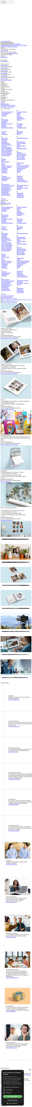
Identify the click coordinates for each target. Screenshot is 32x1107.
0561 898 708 (4, 73)
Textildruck (19, 177)
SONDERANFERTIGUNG (7, 45)
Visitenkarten (20, 186)
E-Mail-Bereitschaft (13, 53)
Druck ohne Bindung (6, 147)
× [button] (22, 1071)
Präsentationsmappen (22, 148)
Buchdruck (4, 126)
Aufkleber (3, 116)
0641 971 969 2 (4, 68)
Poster (18, 147)
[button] (12, 1103)
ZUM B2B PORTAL (13, 752)
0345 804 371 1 (4, 70)
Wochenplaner (20, 197)
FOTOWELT (4, 170)
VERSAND (17, 45)
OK (30, 1069)
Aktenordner (4, 114)
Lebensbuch (19, 125)
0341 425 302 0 (4, 65)
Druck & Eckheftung (6, 152)
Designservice (4, 138)
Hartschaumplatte (5, 188)
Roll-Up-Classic (20, 156)
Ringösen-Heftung (21, 153)
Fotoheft (3, 164)
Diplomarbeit (4, 139)
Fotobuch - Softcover (6, 167)
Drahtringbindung (5, 143)
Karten (18, 114)
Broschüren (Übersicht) (6, 123)
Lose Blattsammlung (21, 127)
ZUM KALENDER (5, 481)
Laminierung (20, 123)
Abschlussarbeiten (5, 113)
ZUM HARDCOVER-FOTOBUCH (9, 338)
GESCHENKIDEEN (13, 804)
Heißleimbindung (5, 191)
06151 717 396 (4, 78)
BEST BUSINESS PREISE (7, 42)
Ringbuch (19, 152)
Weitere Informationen (17, 1084)
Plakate (18, 144)
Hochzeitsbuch (4, 192)
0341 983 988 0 (4, 61)
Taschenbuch (20, 176)
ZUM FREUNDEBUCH (14, 779)
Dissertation (4, 140)
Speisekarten (20, 169)
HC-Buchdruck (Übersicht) (7, 185)
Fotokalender (4, 168)
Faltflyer (3, 160)
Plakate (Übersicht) (21, 143)
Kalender (19, 113)
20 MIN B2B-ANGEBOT (7, 44)
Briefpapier (4, 122)
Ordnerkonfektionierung (22, 138)
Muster (18, 134)
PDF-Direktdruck (21, 142)
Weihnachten (20, 194)
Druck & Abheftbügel (6, 148)
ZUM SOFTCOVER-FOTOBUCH (9, 373)
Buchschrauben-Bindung (7, 127)
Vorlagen (19, 189)
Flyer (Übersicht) (5, 162)
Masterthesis (20, 133)
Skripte (18, 164)
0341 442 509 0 (4, 50)
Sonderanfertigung (21, 168)
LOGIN (2, 102)
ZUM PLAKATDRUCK (7, 520)
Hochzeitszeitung (5, 193)
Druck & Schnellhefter (6, 154)
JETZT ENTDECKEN (13, 699)
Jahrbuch (3, 198)
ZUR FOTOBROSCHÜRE (7, 409)
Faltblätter (3, 159)
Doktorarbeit (4, 142)
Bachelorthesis (4, 121)
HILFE (9, 46)
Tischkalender (20, 178)
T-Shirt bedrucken (21, 180)
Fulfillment (3, 171)
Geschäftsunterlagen (6, 177)
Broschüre (3, 125)
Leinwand (19, 126)
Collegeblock (4, 134)
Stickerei (19, 171)
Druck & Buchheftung (6, 151)
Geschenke (4, 176)
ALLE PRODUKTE (6, 41)
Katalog (18, 116)
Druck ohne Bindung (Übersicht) (6, 145)
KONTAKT (14, 46)
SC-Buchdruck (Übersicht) (23, 165)
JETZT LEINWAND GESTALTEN (9, 444)
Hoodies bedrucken (5, 195)
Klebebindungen (21, 118)
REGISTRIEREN (5, 104)
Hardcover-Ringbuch (6, 187)
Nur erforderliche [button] (13, 1100)
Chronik (3, 133)
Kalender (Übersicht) (22, 112)
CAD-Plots (4, 131)
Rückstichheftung (21, 159)
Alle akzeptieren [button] (12, 1096)
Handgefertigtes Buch (6, 189)
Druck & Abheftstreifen (6, 150)
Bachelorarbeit (4, 119)
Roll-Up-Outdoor (21, 157)
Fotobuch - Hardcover (6, 166)
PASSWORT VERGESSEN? (8, 106)
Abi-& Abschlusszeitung (7, 112)
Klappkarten (20, 117)
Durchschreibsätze (5, 155)
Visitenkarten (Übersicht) (23, 185)
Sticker (18, 172)
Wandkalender (20, 193)
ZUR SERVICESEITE (6, 80)
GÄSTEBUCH (17, 44)
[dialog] (12, 1088)
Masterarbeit (20, 131)
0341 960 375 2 (4, 57)
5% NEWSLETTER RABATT (8, 105)
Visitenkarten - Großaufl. (22, 188)
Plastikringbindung (21, 146)
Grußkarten (4, 180)
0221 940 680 (4, 76)
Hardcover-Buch (5, 184)
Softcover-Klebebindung (22, 167)
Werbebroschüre (20, 195)
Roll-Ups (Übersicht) (22, 155)
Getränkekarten (5, 179)
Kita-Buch (19, 120)
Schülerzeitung (20, 163)
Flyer (2, 163)
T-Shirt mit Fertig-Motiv (22, 181)
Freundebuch (4, 172)
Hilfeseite (28, 1074)
